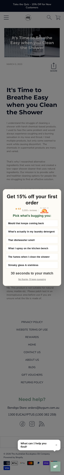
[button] (39, 445)
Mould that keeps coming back (26, 223)
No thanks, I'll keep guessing (32, 279)
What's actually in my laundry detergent (31, 231)
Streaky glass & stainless (23, 265)
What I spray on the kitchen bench (28, 248)
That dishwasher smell (21, 240)
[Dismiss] (56, 445)
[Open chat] (55, 466)
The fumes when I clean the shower (29, 256)
